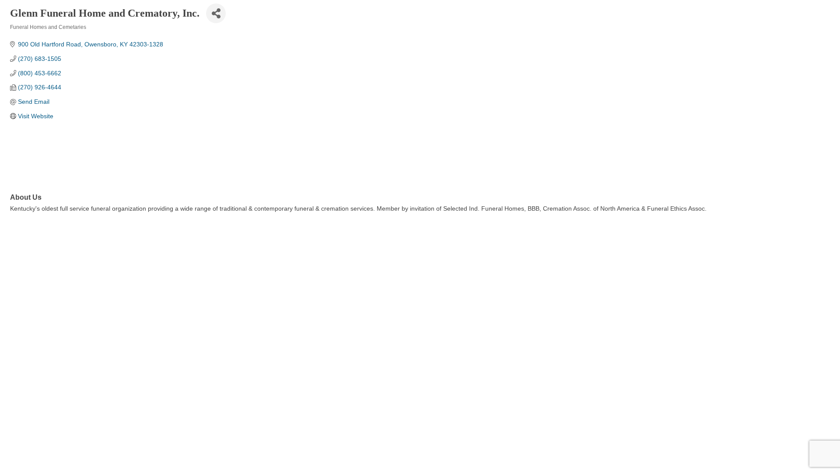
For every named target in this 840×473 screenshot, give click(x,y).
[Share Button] (216, 13)
